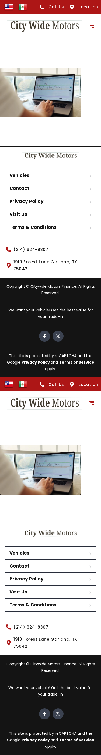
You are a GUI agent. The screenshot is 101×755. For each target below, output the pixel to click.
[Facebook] (44, 336)
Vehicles (19, 175)
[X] (58, 336)
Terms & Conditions (33, 227)
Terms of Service (76, 362)
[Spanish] (22, 6)
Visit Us (18, 214)
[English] (8, 6)
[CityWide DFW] (44, 26)
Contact (19, 188)
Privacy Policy (26, 201)
